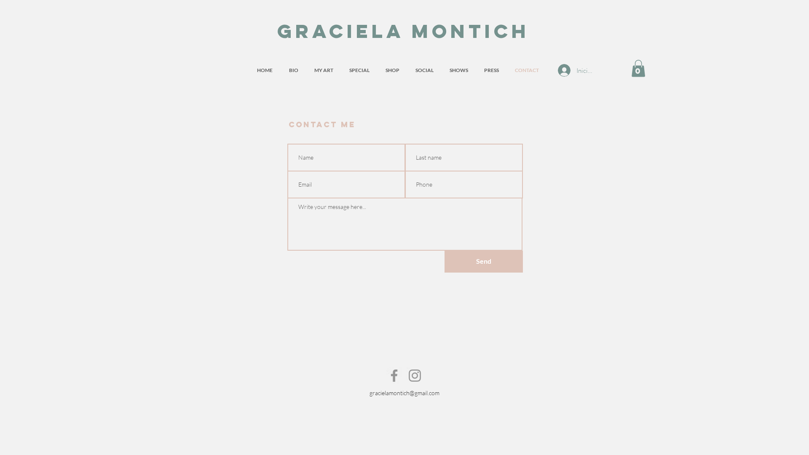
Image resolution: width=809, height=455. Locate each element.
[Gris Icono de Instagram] (415, 375)
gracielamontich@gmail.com (404, 392)
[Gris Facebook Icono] (394, 375)
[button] (638, 68)
